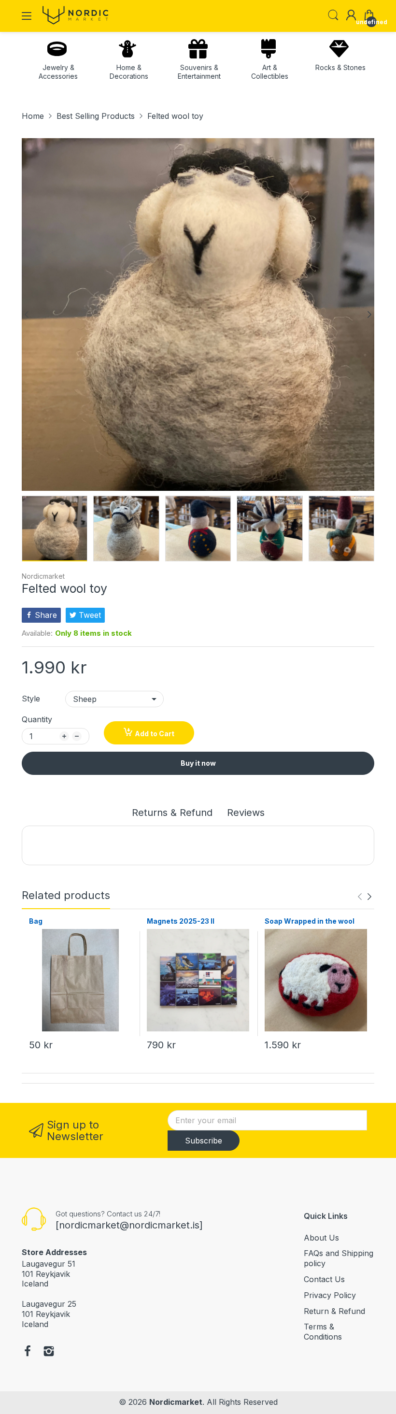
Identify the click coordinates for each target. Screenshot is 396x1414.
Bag (35, 921)
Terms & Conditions (323, 1332)
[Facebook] (27, 1352)
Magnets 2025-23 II (180, 921)
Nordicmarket (43, 576)
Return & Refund (334, 1311)
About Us (321, 1238)
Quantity (37, 719)
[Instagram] (49, 1352)
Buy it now (198, 763)
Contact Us (324, 1279)
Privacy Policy (330, 1295)
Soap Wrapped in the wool (309, 921)
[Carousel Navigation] (364, 896)
